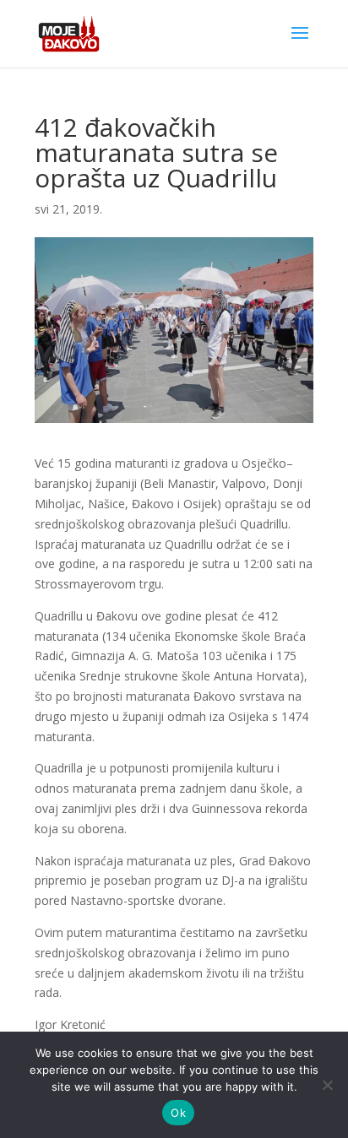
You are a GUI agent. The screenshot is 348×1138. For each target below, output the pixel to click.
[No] (326, 1084)
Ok (178, 1112)
